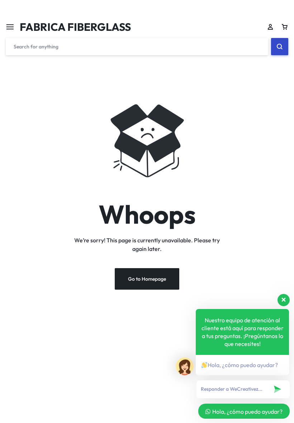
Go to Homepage (147, 279)
